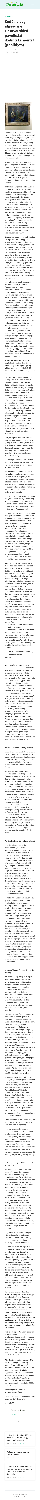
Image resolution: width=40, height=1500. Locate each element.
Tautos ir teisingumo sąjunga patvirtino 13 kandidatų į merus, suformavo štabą (19, 1437)
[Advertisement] (20, 78)
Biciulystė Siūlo (11, 1443)
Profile (14, 1414)
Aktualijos (9, 16)
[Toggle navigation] (32, 4)
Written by (11, 50)
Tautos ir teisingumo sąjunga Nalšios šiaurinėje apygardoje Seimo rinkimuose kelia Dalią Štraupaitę (19, 1470)
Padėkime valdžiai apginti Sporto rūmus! (18, 1453)
